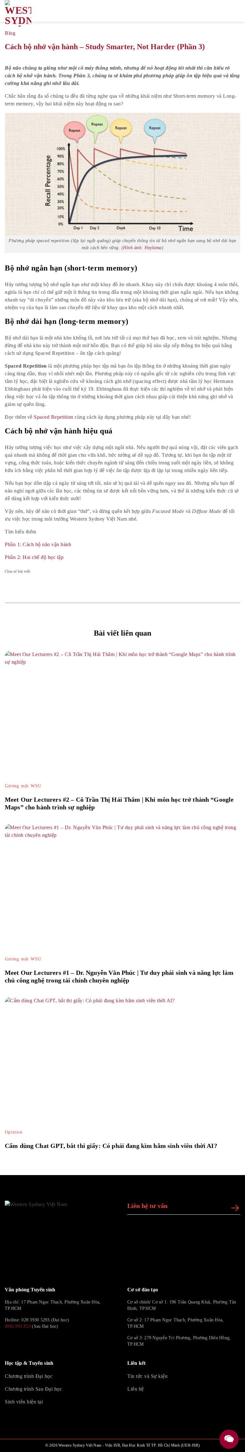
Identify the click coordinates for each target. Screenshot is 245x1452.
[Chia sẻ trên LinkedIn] (77, 571)
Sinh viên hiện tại (24, 1401)
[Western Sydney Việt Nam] (35, 13)
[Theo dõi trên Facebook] (8, 1341)
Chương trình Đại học (28, 1376)
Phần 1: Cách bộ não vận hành (38, 544)
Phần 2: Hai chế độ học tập (34, 557)
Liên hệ (135, 1389)
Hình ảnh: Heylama (142, 247)
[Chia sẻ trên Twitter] (59, 571)
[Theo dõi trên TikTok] (24, 1341)
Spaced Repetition (53, 417)
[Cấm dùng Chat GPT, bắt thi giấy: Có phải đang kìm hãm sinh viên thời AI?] (122, 1063)
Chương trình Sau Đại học (33, 1389)
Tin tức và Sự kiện (147, 1376)
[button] (229, 11)
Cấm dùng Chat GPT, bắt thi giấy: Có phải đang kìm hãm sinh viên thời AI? (111, 1145)
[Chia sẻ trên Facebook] (40, 571)
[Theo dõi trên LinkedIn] (39, 1341)
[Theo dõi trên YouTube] (54, 1341)
